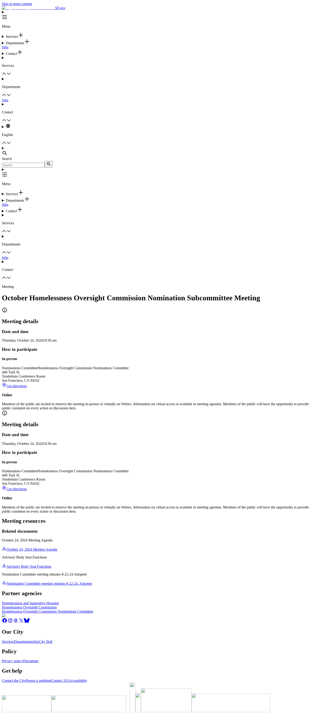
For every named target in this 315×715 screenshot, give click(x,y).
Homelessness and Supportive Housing (30, 603)
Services (8, 642)
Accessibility (77, 680)
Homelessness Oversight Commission (29, 607)
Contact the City (14, 680)
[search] (49, 164)
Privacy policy (12, 661)
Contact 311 (59, 680)
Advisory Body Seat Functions (28, 566)
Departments (23, 642)
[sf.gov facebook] (4, 622)
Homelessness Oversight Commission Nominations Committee (47, 611)
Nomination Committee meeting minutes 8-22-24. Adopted (49, 583)
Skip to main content (17, 4)
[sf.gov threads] (15, 622)
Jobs (5, 47)
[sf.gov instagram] (10, 622)
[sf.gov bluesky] (27, 622)
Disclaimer (31, 661)
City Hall (45, 642)
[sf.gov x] (21, 622)
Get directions (16, 386)
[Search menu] (157, 151)
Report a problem (38, 680)
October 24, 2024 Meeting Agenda (31, 549)
